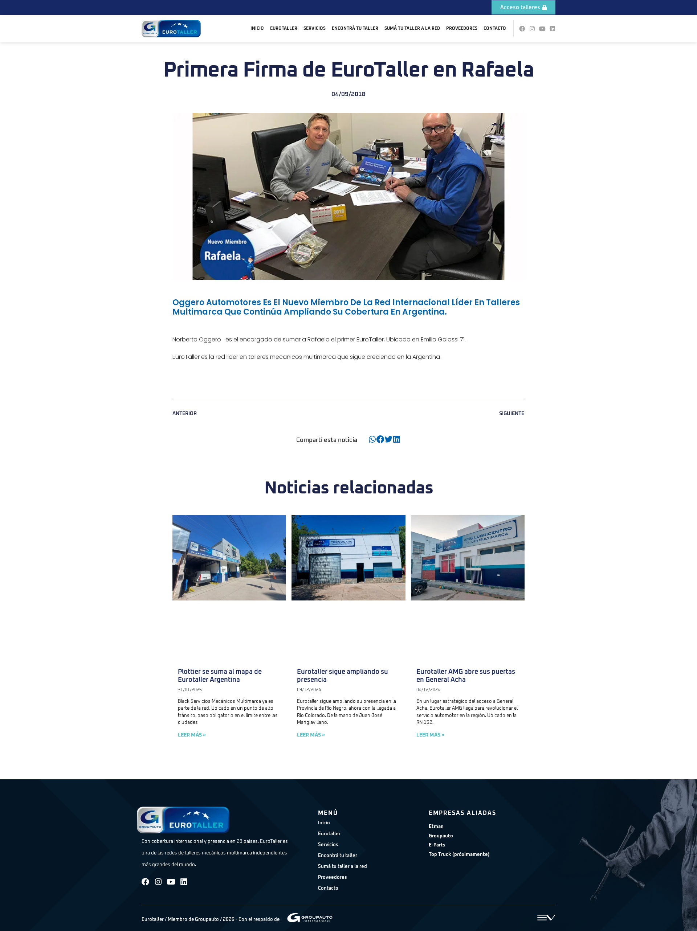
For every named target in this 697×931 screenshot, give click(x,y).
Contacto (495, 28)
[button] (372, 439)
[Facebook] (522, 29)
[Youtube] (542, 29)
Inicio (257, 28)
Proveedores (461, 28)
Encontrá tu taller (355, 28)
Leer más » (192, 735)
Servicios (314, 28)
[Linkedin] (552, 29)
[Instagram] (532, 29)
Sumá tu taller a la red (412, 28)
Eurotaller (283, 28)
